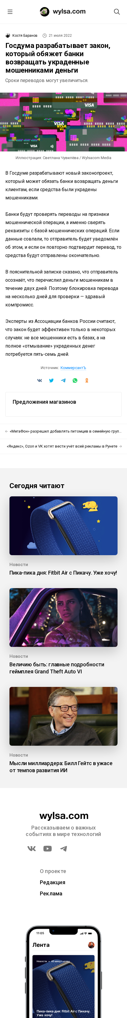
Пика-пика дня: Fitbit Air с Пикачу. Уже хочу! (63, 573)
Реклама (51, 893)
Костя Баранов (25, 36)
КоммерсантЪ (73, 368)
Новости (18, 564)
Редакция (52, 882)
